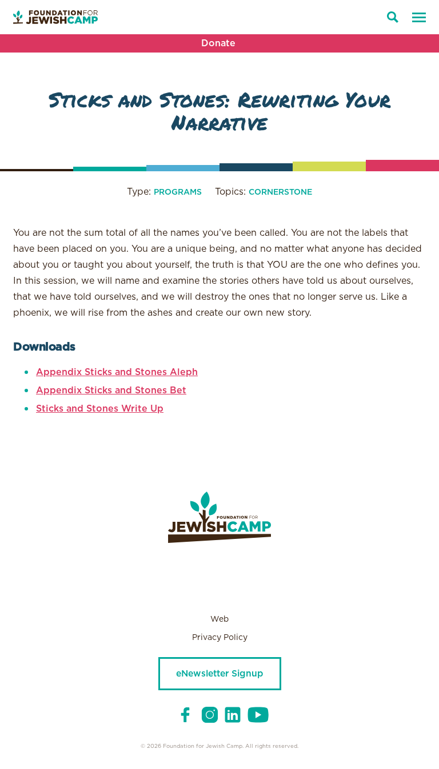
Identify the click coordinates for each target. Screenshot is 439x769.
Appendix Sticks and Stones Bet (111, 390)
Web (219, 619)
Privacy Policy (220, 638)
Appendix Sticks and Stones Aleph (117, 372)
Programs (178, 192)
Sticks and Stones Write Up (99, 408)
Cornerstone (280, 192)
